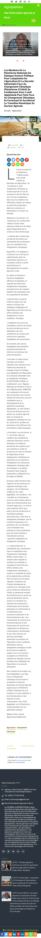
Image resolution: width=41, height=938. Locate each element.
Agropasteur (13, 7)
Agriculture (11, 727)
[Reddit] (18, 160)
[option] (20, 44)
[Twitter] (13, 160)
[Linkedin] (22, 160)
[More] (22, 164)
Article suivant (27, 746)
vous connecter (21, 760)
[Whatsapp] (18, 164)
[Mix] (13, 164)
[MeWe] (9, 164)
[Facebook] (9, 160)
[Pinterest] (27, 160)
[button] (33, 20)
